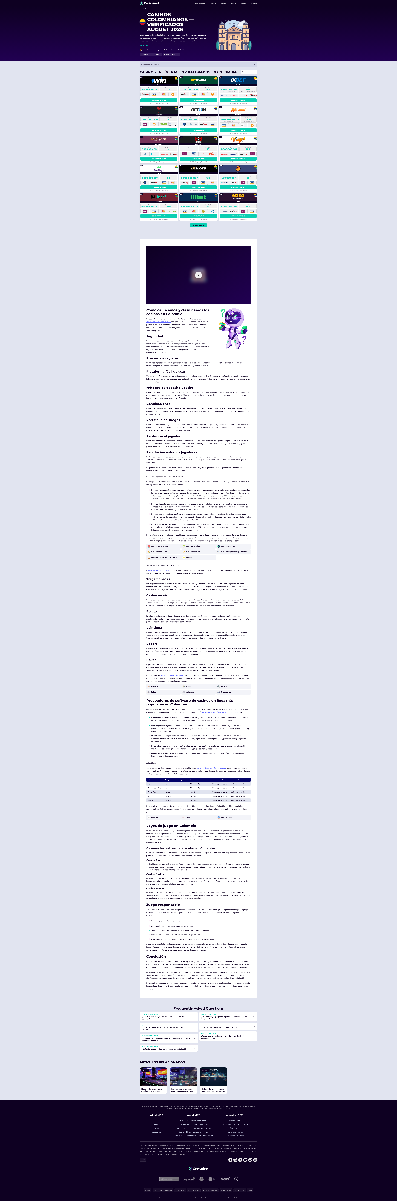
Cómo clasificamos (235, 1132)
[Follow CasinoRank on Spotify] (250, 1160)
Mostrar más (197, 225)
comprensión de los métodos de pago (211, 768)
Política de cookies (201, 1198)
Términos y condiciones (167, 1198)
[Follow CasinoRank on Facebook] (230, 1160)
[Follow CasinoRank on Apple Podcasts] (255, 1160)
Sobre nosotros (235, 1121)
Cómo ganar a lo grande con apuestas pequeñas (193, 1128)
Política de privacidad (235, 1135)
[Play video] (198, 275)
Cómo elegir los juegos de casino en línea (193, 1124)
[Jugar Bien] (189, 1179)
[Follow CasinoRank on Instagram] (235, 1160)
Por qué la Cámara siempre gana (193, 1121)
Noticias (254, 3)
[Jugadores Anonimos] (201, 1179)
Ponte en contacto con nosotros (235, 1124)
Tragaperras (156, 1132)
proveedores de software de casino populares (220, 712)
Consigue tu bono (159, 100)
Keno (156, 1124)
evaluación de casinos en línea (158, 322)
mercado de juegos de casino (160, 570)
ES (142, 1160)
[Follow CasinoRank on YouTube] (245, 1160)
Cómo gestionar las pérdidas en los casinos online (193, 1135)
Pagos (233, 3)
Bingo (156, 1121)
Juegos (213, 3)
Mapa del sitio (233, 1198)
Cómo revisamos (235, 1128)
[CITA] (212, 1179)
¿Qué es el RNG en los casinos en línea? (193, 1132)
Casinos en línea (199, 3)
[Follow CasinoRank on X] (240, 1160)
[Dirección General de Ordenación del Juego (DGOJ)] (169, 1179)
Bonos (223, 3)
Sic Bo (156, 1128)
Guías (243, 3)
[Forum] (225, 1179)
